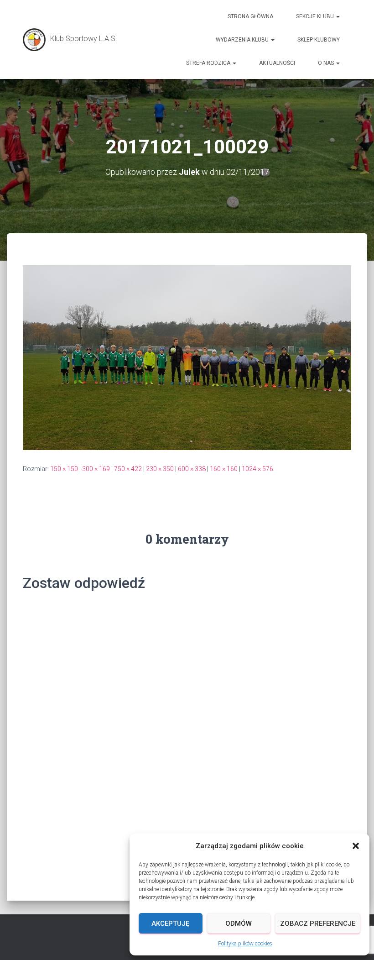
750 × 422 (128, 468)
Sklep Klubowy (318, 40)
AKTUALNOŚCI (277, 63)
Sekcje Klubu (315, 16)
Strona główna (250, 16)
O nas (326, 63)
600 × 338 (192, 468)
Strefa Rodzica (209, 63)
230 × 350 (160, 468)
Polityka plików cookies (245, 943)
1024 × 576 (257, 468)
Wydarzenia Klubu (243, 40)
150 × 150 (64, 468)
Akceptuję (170, 923)
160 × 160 (224, 468)
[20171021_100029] (187, 357)
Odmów (238, 923)
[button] (355, 845)
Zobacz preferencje (317, 923)
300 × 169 (96, 468)
